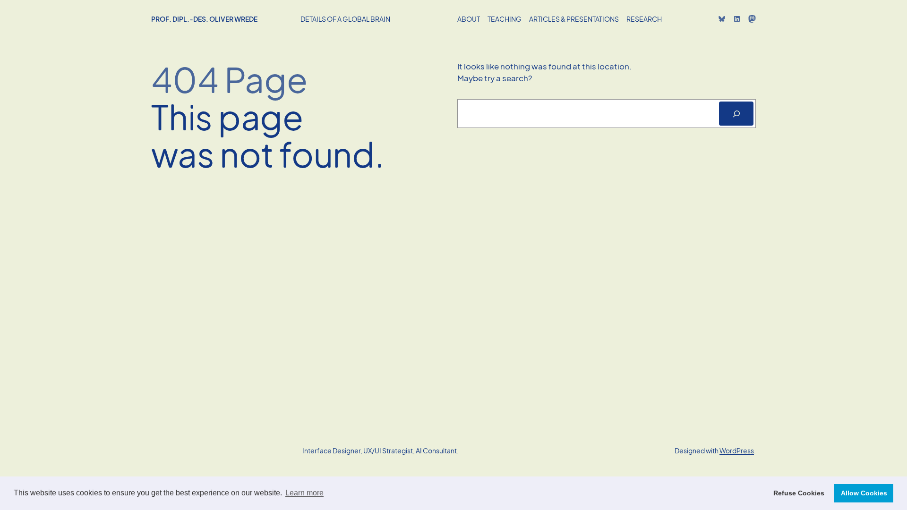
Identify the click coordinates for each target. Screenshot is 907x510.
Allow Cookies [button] (864, 493)
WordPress (736, 450)
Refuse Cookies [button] (798, 493)
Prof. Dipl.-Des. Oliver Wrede (204, 19)
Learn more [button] (304, 493)
